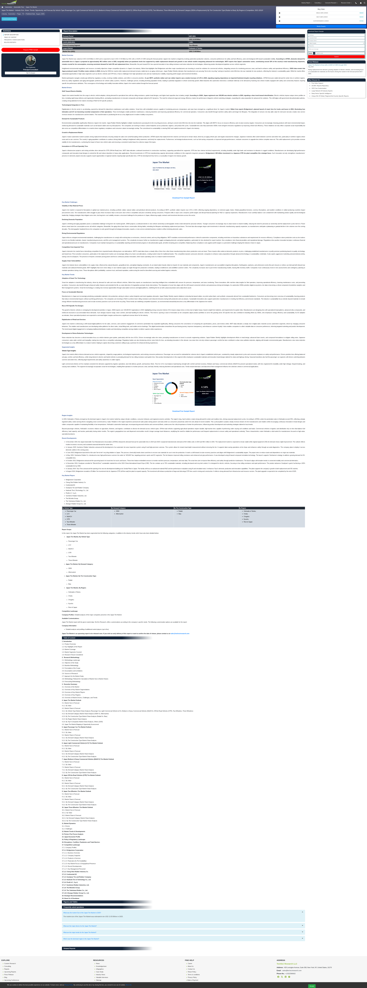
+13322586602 (290, 973)
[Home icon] (360, 3)
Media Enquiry (321, 26)
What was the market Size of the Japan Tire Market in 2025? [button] (82, 913)
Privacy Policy (192, 977)
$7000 (361, 21)
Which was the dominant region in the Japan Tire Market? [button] (81, 939)
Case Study (99, 972)
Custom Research (10, 963)
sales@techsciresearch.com (291, 970)
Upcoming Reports (10, 972)
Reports (6, 969)
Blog (5, 977)
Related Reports (10, 42)
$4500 (361, 17)
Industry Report (305, 3)
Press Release (9, 974)
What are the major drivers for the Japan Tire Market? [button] (80, 926)
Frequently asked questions (14, 40)
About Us (190, 966)
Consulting (318, 3)
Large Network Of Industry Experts (322, 91)
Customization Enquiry (9, 19)
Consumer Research (331, 3)
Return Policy (191, 972)
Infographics (100, 969)
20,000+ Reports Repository (320, 85)
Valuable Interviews (102, 977)
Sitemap (98, 980)
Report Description (11, 34)
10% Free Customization (319, 88)
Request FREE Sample (30, 50)
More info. (128, 985)
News (98, 963)
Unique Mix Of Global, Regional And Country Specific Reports (330, 96)
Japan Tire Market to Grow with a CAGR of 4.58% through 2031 (327, 65)
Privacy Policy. (69, 985)
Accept (312, 986)
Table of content (10, 37)
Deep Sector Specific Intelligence (321, 93)
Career (189, 963)
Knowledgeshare (101, 966)
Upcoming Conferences (11, 980)
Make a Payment (192, 980)
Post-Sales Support (317, 83)
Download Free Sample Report (183, 198)
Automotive (8, 7)
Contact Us (191, 969)
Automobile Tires (19, 7)
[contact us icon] (355, 3)
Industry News (100, 974)
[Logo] (9, 3)
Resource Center (346, 3)
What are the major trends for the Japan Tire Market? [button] (79, 932)
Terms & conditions (193, 974)
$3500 (361, 13)
